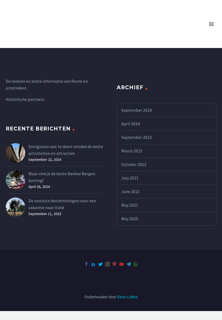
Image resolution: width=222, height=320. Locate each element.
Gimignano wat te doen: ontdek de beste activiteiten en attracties (65, 150)
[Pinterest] (114, 264)
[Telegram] (128, 264)
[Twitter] (100, 264)
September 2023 (136, 137)
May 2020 (129, 218)
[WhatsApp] (135, 264)
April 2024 (130, 123)
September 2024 (136, 110)
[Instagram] (107, 264)
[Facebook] (86, 264)
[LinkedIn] (93, 264)
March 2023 (131, 150)
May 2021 (129, 205)
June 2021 (130, 191)
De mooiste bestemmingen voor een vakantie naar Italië (62, 204)
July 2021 (129, 178)
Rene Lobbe (127, 296)
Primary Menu (211, 24)
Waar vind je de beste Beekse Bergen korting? (61, 177)
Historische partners (25, 99)
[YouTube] (121, 264)
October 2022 (133, 164)
